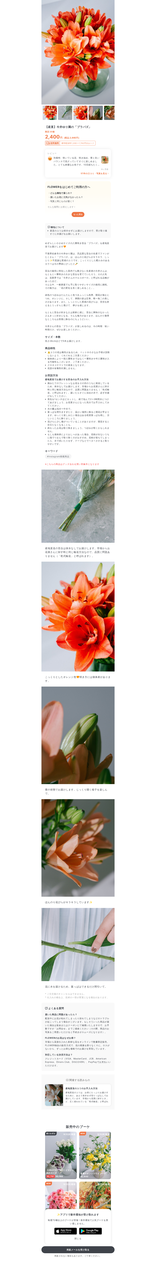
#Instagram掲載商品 (58, 456)
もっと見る (78, 214)
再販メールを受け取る (78, 1250)
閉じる (77, 1238)
